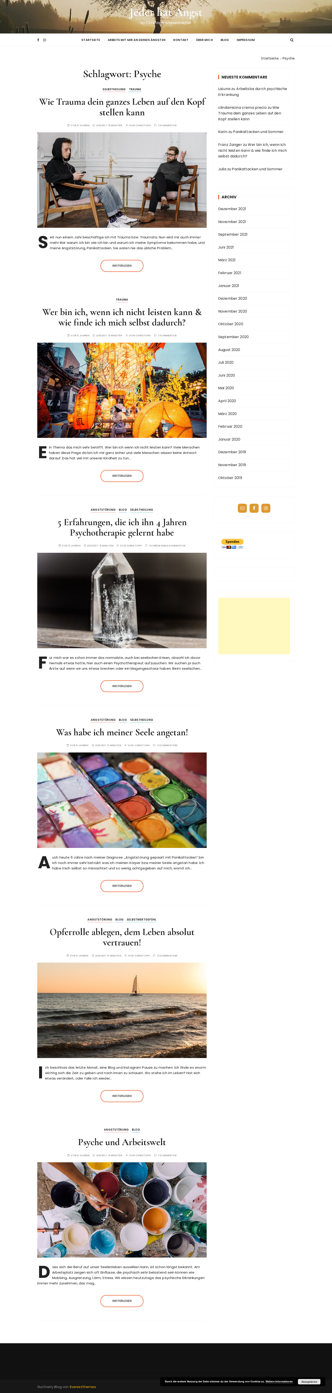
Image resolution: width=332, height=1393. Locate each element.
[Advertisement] (254, 626)
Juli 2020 (226, 362)
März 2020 (227, 413)
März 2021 (227, 260)
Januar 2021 (228, 285)
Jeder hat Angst (165, 12)
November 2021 (232, 221)
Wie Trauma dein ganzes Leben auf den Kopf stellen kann (122, 107)
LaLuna (224, 88)
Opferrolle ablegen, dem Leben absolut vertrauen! (122, 937)
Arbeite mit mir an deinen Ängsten (137, 40)
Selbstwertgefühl (141, 919)
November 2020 (232, 311)
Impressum (246, 40)
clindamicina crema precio (242, 107)
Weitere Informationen (279, 1381)
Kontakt (180, 40)
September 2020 (233, 336)
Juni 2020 (226, 375)
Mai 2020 (226, 388)
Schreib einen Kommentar (167, 545)
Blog (225, 40)
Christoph (143, 125)
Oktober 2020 (230, 324)
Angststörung (103, 510)
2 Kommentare (167, 745)
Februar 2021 (229, 272)
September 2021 (233, 234)
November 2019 (232, 464)
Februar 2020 (230, 426)
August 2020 (229, 349)
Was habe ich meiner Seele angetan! (122, 732)
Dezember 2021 (232, 208)
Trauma (135, 89)
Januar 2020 (229, 439)
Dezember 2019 (232, 452)
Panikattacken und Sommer (258, 131)
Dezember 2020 (232, 298)
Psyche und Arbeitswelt (122, 1142)
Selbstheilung (114, 89)
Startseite (90, 40)
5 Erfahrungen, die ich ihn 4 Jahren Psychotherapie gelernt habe (122, 527)
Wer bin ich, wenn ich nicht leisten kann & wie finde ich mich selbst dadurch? (122, 317)
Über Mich (204, 40)
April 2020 (227, 400)
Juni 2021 (226, 247)
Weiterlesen (122, 265)
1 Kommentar (167, 125)
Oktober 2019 (230, 477)
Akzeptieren (309, 1382)
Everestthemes (83, 1386)
